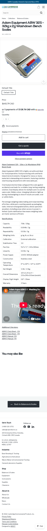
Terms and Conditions (9, 521)
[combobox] (23, 12)
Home (4, 18)
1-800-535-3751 (8, 426)
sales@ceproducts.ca (9, 430)
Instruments (6, 479)
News (4, 501)
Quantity (5, 114)
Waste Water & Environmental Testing (15, 460)
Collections (11, 18)
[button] (23, 110)
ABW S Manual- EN (9, 336)
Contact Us (6, 504)
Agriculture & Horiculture (11, 457)
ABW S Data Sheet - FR (11, 334)
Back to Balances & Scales (25, 404)
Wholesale (5, 498)
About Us (5, 494)
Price (4, 100)
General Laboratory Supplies (12, 463)
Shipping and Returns (9, 519)
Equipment (6, 476)
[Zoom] (44, 81)
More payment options (23, 159)
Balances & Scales (23, 18)
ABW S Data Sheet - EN (11, 331)
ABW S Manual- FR (9, 339)
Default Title (7, 88)
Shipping (4, 132)
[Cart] (38, 7)
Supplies (5, 482)
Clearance (5, 485)
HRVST (13, 526)
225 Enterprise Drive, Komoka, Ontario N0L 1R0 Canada (13, 434)
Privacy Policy (6, 516)
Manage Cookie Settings (10, 524)
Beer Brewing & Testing (10, 453)
